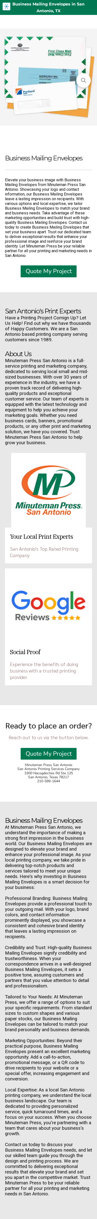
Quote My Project (49, 271)
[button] (83, 80)
